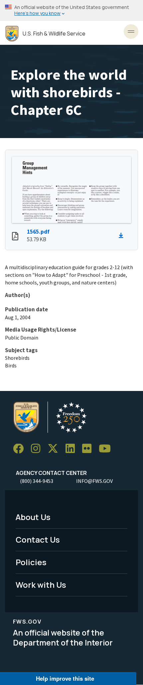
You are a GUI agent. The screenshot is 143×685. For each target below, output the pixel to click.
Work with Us (41, 584)
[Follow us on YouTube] (107, 449)
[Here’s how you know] (71, 10)
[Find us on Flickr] (89, 449)
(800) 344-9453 (36, 481)
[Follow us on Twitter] (55, 449)
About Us (33, 516)
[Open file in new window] (15, 237)
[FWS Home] (12, 33)
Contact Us (38, 539)
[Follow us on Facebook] (20, 449)
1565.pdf (38, 231)
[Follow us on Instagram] (38, 449)
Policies (31, 562)
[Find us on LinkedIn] (72, 449)
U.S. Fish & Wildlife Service (54, 33)
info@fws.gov (94, 481)
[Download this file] (122, 235)
